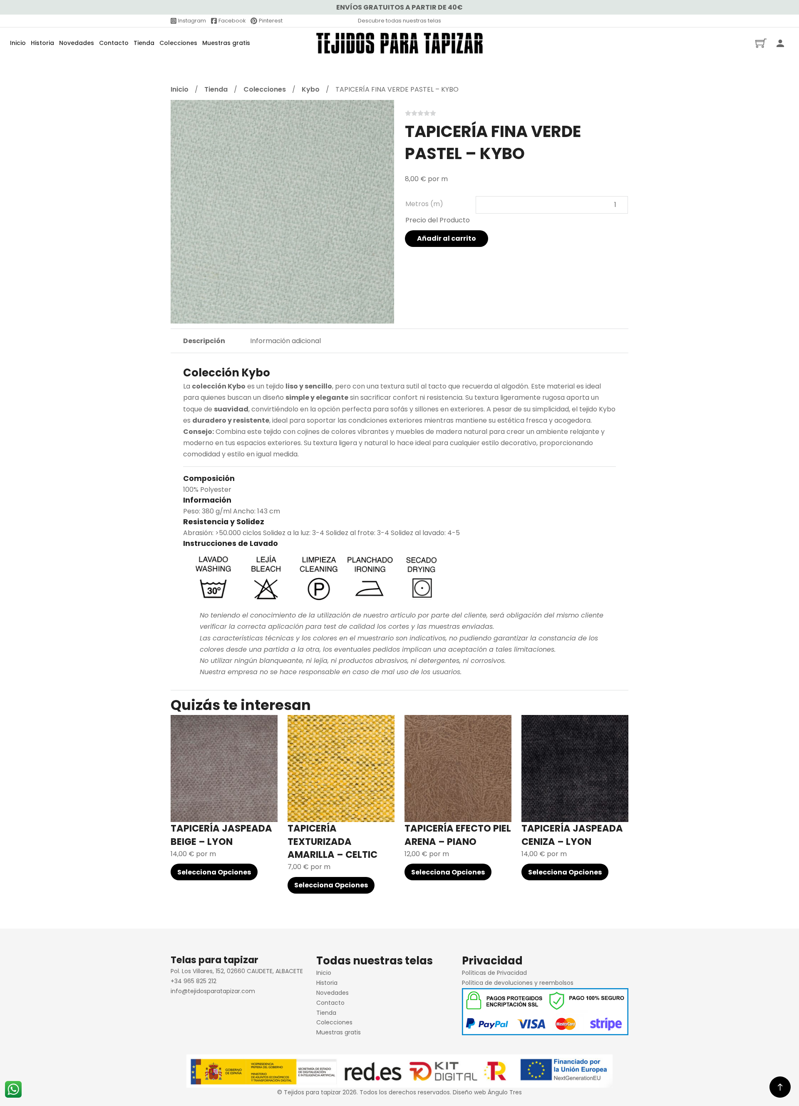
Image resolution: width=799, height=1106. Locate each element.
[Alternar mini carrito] (761, 43)
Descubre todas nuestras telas (399, 20)
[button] (383, 111)
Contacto (114, 43)
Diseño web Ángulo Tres (487, 1092)
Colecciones (178, 43)
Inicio (18, 43)
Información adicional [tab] (285, 341)
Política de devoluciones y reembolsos (517, 983)
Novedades (76, 43)
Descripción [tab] (204, 341)
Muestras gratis (226, 43)
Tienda (144, 43)
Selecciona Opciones (214, 872)
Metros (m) (424, 204)
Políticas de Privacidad (494, 973)
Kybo (311, 89)
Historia (42, 43)
